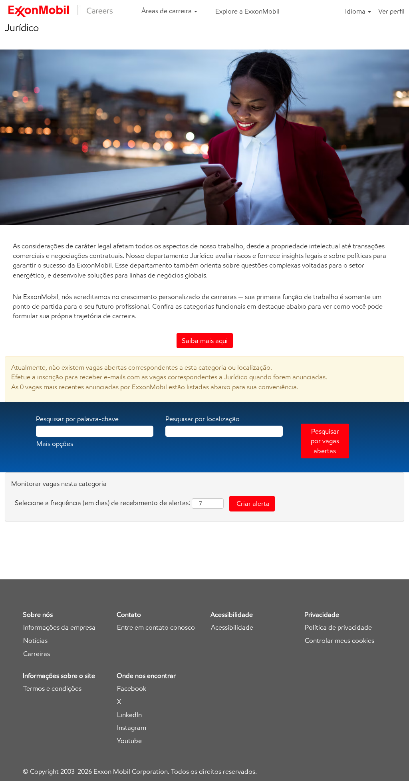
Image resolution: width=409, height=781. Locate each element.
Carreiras (36, 654)
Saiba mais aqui (205, 341)
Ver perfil (391, 11)
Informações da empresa (59, 627)
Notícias (35, 640)
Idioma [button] (356, 11)
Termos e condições (52, 688)
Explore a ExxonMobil (247, 11)
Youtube (129, 741)
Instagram (131, 727)
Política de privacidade (338, 627)
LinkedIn (129, 715)
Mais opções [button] (54, 444)
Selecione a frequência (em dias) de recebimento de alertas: (102, 503)
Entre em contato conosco (156, 627)
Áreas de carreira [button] (167, 11)
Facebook (131, 688)
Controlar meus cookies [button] (339, 640)
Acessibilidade (232, 627)
